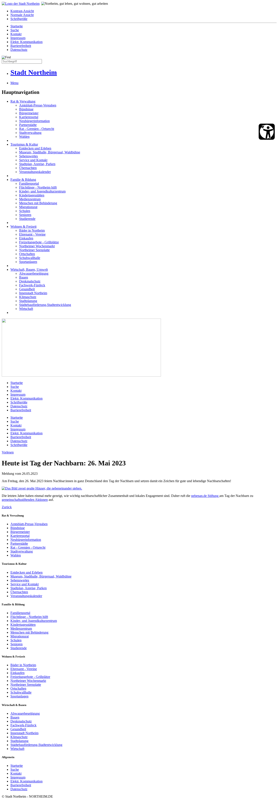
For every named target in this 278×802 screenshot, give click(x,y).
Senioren (25, 215)
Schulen (24, 211)
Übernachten (28, 168)
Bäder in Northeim (32, 230)
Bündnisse (26, 109)
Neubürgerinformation (34, 121)
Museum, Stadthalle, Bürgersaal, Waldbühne (49, 152)
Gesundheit (27, 289)
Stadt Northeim (33, 72)
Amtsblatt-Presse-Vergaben (37, 105)
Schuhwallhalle (29, 258)
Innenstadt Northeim (33, 293)
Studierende (27, 219)
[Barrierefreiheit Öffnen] (266, 131)
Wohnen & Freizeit (23, 226)
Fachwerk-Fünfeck (32, 285)
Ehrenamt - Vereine (32, 234)
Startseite (16, 26)
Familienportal (29, 183)
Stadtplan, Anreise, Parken (37, 164)
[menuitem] (143, 11)
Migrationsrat (28, 207)
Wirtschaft (26, 309)
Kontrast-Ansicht (22, 11)
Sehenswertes (28, 156)
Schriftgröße (18, 19)
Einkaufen (26, 238)
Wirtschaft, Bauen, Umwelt (29, 269)
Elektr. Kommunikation (26, 42)
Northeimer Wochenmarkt (37, 246)
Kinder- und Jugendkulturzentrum (42, 191)
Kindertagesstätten (31, 195)
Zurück (7, 507)
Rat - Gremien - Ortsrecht (36, 129)
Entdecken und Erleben (35, 148)
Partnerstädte (28, 125)
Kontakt (16, 34)
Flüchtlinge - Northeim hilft (38, 187)
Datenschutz (18, 49)
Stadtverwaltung (30, 132)
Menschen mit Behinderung (38, 203)
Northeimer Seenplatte (34, 250)
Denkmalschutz (29, 281)
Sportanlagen (28, 262)
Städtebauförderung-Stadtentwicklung (45, 305)
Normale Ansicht (22, 15)
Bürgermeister (28, 113)
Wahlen (24, 136)
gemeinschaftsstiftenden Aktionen (25, 499)
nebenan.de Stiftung (205, 496)
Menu (14, 83)
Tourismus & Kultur (24, 144)
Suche (14, 30)
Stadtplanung (28, 301)
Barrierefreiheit (20, 46)
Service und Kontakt (33, 160)
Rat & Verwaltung (22, 101)
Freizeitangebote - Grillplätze (39, 242)
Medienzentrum (30, 199)
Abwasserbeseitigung (33, 273)
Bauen (23, 277)
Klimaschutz (27, 297)
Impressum (17, 38)
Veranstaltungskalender (35, 172)
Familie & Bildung (23, 179)
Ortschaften (27, 254)
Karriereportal (28, 117)
